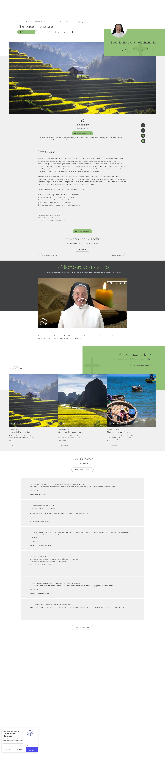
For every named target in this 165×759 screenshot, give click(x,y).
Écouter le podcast (27, 32)
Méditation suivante (116, 255)
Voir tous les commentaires (82, 627)
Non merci (7, 749)
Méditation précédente (50, 255)
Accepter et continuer (31, 749)
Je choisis (19, 749)
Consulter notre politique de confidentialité (13, 743)
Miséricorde (20, 22)
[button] (20, 368)
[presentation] (15, 368)
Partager (63, 32)
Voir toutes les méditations (141, 365)
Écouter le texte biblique (84, 133)
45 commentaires (71, 22)
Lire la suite (15, 445)
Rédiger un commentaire (81, 32)
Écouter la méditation (84, 231)
